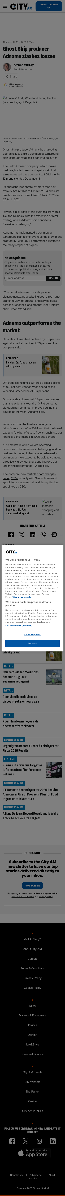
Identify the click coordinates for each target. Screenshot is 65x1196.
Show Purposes (32, 634)
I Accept (32, 643)
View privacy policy (22, 597)
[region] (32, 598)
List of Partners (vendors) (18, 626)
